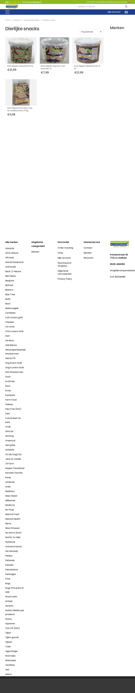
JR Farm (9, 463)
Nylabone (10, 541)
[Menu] (7, 12)
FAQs (60, 252)
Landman (10, 482)
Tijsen (8, 632)
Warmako (10, 655)
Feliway (9, 404)
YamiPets (10, 665)
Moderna (10, 505)
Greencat (10, 440)
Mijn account (64, 257)
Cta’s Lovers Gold (14, 331)
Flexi (7, 413)
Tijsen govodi (11, 637)
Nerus (8, 523)
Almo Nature (11, 252)
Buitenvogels (11, 308)
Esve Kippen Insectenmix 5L (20, 66)
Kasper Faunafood (14, 468)
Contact (88, 247)
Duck (8, 376)
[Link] (12, 6)
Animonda (10, 266)
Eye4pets (10, 395)
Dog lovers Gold (13, 362)
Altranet (9, 257)
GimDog (9, 435)
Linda (8, 486)
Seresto (9, 605)
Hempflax (10, 445)
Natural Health (12, 518)
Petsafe (9, 564)
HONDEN (9, 449)
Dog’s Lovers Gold (14, 367)
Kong (8, 477)
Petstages (10, 574)
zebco (8, 674)
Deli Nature (11, 345)
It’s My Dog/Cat (13, 454)
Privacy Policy (65, 278)
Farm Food (10, 399)
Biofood (9, 285)
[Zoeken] (126, 6)
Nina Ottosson (12, 528)
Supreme (10, 623)
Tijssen (8, 642)
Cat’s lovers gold (14, 317)
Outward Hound (13, 546)
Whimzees (10, 660)
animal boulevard (14, 262)
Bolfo (8, 299)
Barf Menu (10, 276)
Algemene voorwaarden (65, 272)
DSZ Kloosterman (14, 372)
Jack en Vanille (13, 459)
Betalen (88, 252)
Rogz (7, 583)
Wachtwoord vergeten (64, 264)
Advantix (9, 248)
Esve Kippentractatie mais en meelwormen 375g (19, 109)
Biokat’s (9, 289)
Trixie (8, 646)
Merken (35, 251)
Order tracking (65, 247)
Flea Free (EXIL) (13, 408)
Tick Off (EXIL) (12, 628)
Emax (8, 390)
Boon (8, 303)
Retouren (88, 257)
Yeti (7, 669)
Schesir (9, 601)
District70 (10, 358)
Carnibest (10, 312)
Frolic (8, 426)
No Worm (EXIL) (13, 532)
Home (8, 20)
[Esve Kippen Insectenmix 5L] (21, 50)
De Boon (9, 340)
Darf (7, 335)
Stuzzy (8, 618)
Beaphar (9, 280)
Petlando (10, 560)
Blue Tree (10, 294)
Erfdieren (17, 20)
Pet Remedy (11, 551)
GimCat (9, 431)
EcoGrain (10, 381)
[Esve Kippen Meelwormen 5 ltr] (88, 50)
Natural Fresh (12, 514)
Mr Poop (9, 509)
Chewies (9, 322)
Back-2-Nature (13, 271)
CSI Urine (10, 326)
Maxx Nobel (11, 495)
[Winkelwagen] (126, 12)
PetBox (9, 555)
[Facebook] (111, 282)
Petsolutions (11, 569)
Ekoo (7, 385)
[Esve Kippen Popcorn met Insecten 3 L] (54, 50)
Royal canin (11, 596)
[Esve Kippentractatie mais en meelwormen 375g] (21, 92)
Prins (7, 578)
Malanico (10, 491)
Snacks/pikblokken (32, 20)
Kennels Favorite (14, 472)
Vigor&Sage (11, 651)
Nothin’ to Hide (12, 537)
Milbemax (10, 500)
